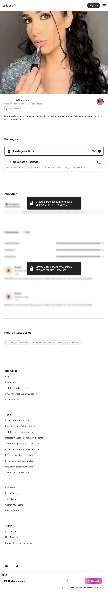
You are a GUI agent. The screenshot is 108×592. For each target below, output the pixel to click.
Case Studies (11, 399)
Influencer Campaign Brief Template (22, 449)
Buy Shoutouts (12, 510)
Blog (7, 376)
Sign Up (93, 5)
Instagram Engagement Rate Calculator (24, 438)
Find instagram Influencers (17, 342)
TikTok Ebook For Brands (16, 388)
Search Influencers (14, 505)
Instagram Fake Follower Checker (21, 426)
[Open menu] (104, 5)
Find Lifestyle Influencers (69, 342)
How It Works (11, 537)
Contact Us (10, 531)
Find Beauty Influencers (43, 342)
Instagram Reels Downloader (19, 466)
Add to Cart (93, 581)
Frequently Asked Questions (18, 543)
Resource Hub (12, 382)
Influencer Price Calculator (17, 420)
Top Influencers (12, 499)
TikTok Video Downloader (17, 472)
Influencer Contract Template (19, 455)
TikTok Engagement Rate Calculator (22, 443)
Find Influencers (12, 493)
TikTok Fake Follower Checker (19, 432)
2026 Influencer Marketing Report (21, 394)
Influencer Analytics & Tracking (19, 461)
